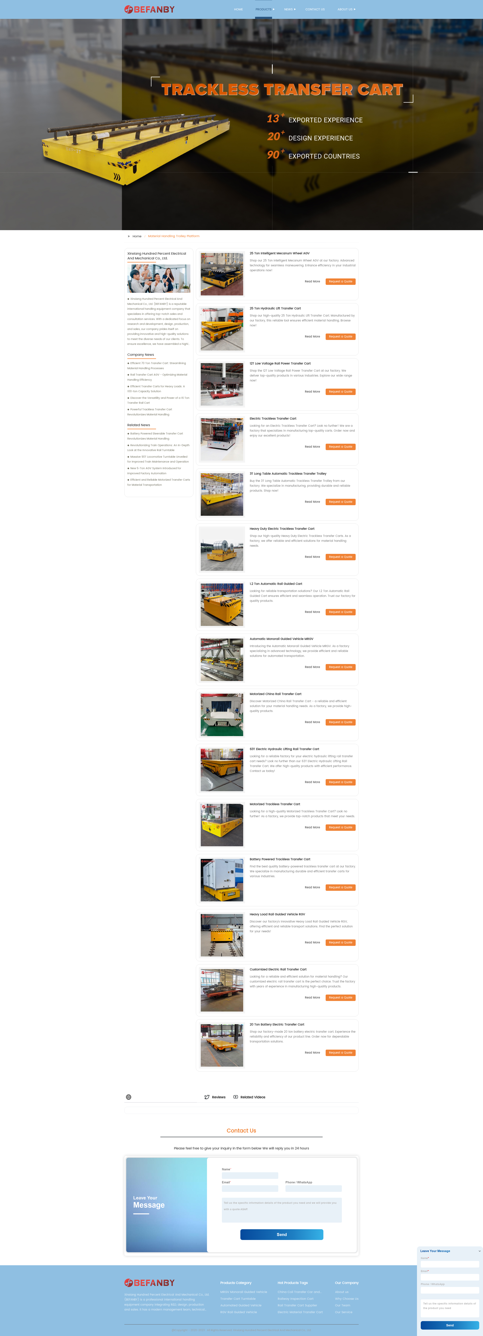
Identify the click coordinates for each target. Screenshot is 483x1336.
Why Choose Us (346, 1298)
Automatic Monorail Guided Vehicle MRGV (281, 638)
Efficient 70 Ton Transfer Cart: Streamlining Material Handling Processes (156, 366)
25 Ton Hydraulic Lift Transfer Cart (275, 308)
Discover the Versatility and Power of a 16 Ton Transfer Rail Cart (158, 400)
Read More (312, 282)
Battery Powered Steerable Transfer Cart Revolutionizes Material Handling (155, 436)
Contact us (315, 9)
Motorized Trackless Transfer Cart (275, 804)
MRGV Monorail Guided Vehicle (243, 1292)
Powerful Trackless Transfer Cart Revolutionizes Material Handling (149, 412)
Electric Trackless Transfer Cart (273, 418)
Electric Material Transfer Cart (300, 1312)
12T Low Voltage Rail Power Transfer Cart (280, 363)
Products (263, 9)
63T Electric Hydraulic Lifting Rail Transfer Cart (284, 749)
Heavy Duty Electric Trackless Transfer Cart (282, 528)
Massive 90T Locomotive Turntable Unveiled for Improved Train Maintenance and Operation (158, 459)
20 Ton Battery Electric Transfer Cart (277, 1024)
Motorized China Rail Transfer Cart (275, 694)
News (288, 9)
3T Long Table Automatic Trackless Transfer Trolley (288, 473)
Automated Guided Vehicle (240, 1305)
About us (345, 9)
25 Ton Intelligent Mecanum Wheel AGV (280, 253)
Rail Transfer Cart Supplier (297, 1305)
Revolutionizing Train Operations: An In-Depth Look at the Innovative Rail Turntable (158, 448)
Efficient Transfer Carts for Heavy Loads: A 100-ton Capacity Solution (156, 389)
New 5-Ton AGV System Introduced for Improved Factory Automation (154, 471)
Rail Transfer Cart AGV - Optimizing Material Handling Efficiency (157, 377)
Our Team (342, 1305)
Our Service (343, 1312)
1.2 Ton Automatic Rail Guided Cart (276, 583)
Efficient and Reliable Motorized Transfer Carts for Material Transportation (158, 482)
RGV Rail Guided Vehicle (238, 1312)
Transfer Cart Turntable (238, 1299)
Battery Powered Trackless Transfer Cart (280, 859)
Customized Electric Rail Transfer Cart (278, 969)
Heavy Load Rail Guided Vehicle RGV (277, 914)
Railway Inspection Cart (296, 1299)
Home (238, 9)
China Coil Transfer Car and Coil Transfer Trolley (299, 1292)
